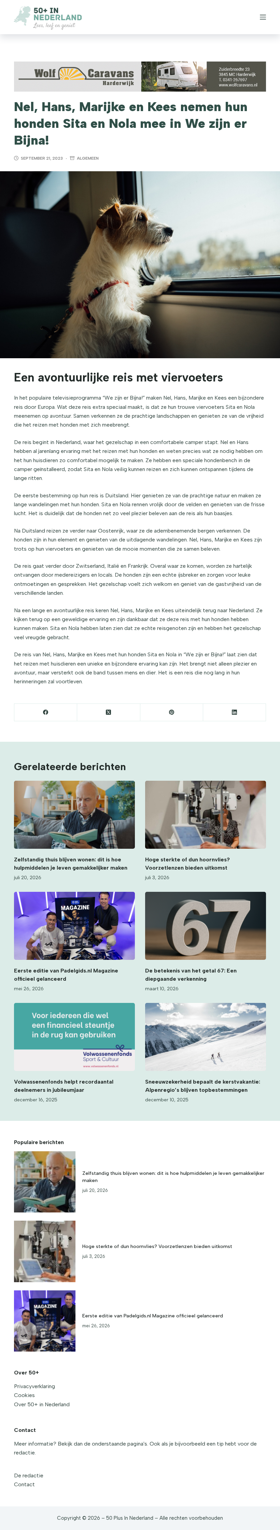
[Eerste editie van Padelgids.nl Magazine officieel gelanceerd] (74, 926)
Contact (24, 1484)
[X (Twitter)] (108, 712)
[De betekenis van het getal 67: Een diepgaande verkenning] (205, 926)
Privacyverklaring (34, 1386)
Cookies (24, 1395)
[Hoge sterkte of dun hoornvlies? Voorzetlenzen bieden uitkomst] (205, 815)
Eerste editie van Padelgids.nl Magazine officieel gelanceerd (152, 1316)
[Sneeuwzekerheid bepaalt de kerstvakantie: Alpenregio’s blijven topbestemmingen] (205, 1037)
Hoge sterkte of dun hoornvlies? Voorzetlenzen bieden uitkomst (157, 1246)
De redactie (28, 1475)
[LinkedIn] (234, 712)
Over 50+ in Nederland (42, 1404)
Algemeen (88, 158)
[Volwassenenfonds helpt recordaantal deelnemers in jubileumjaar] (74, 1037)
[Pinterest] (171, 712)
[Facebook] (45, 712)
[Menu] (263, 17)
